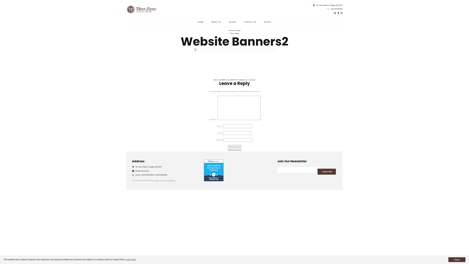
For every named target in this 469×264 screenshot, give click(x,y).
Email (219, 133)
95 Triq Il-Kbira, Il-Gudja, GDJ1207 (329, 5)
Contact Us (250, 22)
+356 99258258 (336, 9)
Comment (213, 119)
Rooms (232, 22)
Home (200, 22)
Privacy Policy (154, 180)
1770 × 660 (238, 80)
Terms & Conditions (167, 180)
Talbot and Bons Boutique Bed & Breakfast (214, 168)
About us (216, 22)
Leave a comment (249, 80)
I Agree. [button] (457, 260)
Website (220, 140)
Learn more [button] (131, 259)
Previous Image (234, 30)
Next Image (234, 33)
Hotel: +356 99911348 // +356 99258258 (151, 175)
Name (220, 126)
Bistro (267, 22)
